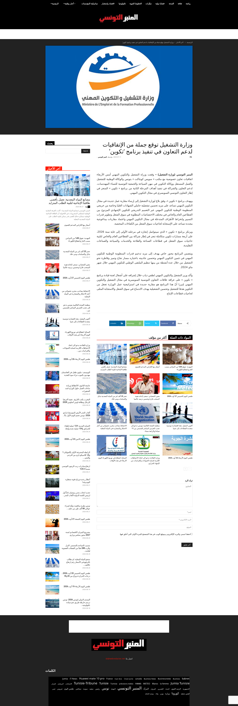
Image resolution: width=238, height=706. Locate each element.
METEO (146, 683)
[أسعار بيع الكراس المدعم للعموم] (145, 354)
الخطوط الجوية (136, 3)
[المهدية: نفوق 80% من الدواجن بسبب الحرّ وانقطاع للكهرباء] (178, 354)
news (138, 683)
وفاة (157, 694)
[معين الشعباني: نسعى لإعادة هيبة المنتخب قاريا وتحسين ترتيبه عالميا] (145, 383)
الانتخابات (68, 684)
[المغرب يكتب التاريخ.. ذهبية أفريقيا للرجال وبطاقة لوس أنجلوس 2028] (52, 403)
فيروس (59, 689)
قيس (53, 689)
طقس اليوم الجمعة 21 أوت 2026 (77, 519)
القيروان (153, 689)
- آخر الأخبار (180, 42)
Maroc (155, 683)
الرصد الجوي (176, 689)
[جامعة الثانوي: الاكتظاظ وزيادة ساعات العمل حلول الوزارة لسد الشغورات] (52, 389)
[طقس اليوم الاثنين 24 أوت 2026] (52, 442)
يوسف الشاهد (149, 694)
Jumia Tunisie (180, 683)
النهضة (113, 689)
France (109, 678)
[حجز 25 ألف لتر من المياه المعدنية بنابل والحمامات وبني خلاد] (112, 383)
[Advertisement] (176, 165)
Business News (150, 679)
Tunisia (113, 683)
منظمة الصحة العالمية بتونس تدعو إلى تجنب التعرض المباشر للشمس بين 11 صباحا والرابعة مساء (145, 428)
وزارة (167, 693)
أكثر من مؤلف (158, 337)
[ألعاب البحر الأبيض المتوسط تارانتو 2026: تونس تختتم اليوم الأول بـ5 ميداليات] (52, 416)
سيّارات (149, 3)
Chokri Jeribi (128, 679)
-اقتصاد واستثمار (108, 3)
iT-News (73, 678)
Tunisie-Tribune (85, 683)
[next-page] (185, 469)
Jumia (65, 678)
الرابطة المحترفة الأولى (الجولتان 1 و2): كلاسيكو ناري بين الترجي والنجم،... (76, 455)
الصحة (171, 3)
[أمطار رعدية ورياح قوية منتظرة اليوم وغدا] (52, 482)
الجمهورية (186, 689)
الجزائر (54, 684)
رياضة (188, 3)
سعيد (91, 689)
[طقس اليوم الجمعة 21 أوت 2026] (52, 522)
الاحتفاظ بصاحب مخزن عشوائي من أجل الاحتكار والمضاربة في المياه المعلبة (76, 294)
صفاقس (78, 689)
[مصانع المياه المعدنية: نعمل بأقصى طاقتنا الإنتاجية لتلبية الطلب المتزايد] (112, 354)
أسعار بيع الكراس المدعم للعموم (147, 367)
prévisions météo (126, 683)
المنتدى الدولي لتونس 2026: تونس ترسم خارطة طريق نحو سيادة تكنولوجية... (76, 602)
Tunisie (104, 683)
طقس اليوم (69, 689)
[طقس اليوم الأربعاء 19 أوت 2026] (52, 590)
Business (176, 679)
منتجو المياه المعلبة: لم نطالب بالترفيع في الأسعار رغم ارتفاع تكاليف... (78, 562)
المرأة (146, 688)
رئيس (97, 688)
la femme (164, 683)
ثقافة (180, 3)
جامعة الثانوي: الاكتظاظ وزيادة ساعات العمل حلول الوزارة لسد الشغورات (77, 388)
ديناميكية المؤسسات (90, 3)
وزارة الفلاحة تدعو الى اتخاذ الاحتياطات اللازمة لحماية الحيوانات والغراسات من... (76, 348)
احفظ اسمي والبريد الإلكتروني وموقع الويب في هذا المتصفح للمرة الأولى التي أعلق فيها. (155, 534)
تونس (105, 688)
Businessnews (164, 678)
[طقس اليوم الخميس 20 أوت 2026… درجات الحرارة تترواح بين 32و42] (52, 576)
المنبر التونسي (102, 157)
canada (138, 678)
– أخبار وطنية (70, 3)
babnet (186, 678)
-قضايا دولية (160, 3)
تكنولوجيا (122, 3)
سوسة (85, 689)
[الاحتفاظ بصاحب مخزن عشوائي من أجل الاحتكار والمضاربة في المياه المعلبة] (112, 413)
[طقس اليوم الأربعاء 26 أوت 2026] (178, 445)
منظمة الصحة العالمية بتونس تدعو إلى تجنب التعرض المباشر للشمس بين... (76, 308)
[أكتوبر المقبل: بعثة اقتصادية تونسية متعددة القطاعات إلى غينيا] (178, 413)
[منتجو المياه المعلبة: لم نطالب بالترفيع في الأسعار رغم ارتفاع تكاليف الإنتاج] (52, 562)
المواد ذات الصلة (180, 337)
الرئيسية (55, 3)
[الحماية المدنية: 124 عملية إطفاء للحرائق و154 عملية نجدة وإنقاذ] (52, 429)
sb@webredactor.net (115, 658)
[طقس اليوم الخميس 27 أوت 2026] (178, 383)
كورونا (175, 693)
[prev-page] (190, 469)
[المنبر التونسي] (119, 18)
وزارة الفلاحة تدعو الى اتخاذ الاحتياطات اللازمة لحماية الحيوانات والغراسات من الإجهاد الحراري (145, 460)
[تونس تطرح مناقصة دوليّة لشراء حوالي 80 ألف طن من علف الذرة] (52, 509)
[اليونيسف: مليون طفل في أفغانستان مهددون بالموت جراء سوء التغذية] (52, 375)
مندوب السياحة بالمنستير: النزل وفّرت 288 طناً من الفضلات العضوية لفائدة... (76, 548)
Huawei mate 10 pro (91, 678)
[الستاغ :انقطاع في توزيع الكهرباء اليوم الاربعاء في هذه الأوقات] (112, 445)
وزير (161, 693)
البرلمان (60, 684)
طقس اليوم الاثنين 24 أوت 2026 (77, 439)
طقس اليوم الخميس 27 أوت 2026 (180, 396)
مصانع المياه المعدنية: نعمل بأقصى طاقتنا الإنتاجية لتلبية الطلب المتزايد (69, 201)
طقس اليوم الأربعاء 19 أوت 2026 (77, 586)
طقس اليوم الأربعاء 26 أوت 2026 (180, 458)
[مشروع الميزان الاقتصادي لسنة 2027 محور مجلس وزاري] (52, 535)
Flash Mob (118, 679)
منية (86, 207)
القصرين (160, 689)
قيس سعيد (185, 693)
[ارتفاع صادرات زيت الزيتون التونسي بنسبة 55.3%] (52, 469)
